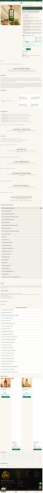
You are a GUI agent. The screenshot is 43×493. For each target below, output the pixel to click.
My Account (27, 478)
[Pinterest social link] (26, 57)
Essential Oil (18, 478)
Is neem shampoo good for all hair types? (7, 334)
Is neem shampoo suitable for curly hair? (7, 355)
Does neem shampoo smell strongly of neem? (8, 361)
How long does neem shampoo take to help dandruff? (9, 336)
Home (23, 5)
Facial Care (18, 475)
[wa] (10, 487)
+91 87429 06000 (19, 485)
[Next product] (41, 5)
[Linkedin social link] (27, 57)
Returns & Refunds (36, 475)
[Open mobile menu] (1, 3)
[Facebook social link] (24, 57)
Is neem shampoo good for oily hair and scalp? (8, 323)
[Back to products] (40, 5)
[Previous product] (39, 5)
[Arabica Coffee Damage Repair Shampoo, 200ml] (16, 409)
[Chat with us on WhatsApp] (40, 483)
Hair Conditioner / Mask (32, 55)
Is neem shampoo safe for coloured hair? (7, 347)
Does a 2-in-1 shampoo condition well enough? (8, 339)
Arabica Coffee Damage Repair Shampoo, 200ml (14, 443)
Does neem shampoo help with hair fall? (7, 331)
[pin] (8, 487)
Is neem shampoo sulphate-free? (6, 328)
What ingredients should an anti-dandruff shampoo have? (9, 366)
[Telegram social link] (29, 57)
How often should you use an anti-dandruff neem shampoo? (10, 315)
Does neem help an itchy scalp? (6, 320)
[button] (1, 15)
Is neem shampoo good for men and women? (8, 342)
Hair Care (26, 5)
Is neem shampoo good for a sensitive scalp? (8, 369)
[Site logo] (21, 3)
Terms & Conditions (36, 478)
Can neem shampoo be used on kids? (6, 363)
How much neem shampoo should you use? (7, 358)
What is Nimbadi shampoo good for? (6, 312)
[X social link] (25, 57)
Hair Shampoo (31, 5)
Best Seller (2, 391)
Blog (26, 475)
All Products (18, 479)
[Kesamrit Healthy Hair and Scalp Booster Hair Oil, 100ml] (37, 409)
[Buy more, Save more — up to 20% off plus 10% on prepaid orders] (3, 489)
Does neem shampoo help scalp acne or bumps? (8, 350)
